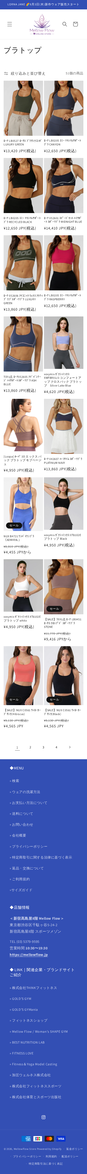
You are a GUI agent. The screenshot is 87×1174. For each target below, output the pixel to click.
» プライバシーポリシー (28, 846)
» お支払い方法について (28, 803)
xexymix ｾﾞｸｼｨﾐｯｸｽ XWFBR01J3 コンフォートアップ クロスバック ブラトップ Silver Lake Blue (63, 379)
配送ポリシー (70, 1156)
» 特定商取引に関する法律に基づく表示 (41, 857)
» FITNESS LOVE (21, 1053)
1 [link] (17, 747)
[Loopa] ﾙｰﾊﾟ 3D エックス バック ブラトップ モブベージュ (23, 460)
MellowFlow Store (25, 1149)
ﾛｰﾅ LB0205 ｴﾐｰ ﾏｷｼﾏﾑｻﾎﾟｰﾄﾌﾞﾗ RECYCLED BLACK (22, 220)
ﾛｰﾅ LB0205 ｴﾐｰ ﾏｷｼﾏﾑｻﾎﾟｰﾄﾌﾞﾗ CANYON (62, 142)
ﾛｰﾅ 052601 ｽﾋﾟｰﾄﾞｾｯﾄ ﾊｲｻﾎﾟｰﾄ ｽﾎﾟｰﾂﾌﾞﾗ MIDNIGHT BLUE (63, 220)
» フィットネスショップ (28, 1020)
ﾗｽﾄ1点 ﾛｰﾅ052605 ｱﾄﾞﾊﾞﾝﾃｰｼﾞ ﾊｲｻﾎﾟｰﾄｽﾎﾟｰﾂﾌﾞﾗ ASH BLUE (22, 380)
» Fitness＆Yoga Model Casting (33, 1064)
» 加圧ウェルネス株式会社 (30, 1075)
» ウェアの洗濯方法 (25, 792)
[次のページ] (69, 747)
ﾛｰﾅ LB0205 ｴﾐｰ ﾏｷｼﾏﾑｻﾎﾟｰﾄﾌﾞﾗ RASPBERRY (62, 297)
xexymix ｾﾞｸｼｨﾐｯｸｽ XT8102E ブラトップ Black (62, 537)
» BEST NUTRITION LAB (27, 1042)
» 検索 (14, 781)
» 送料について (21, 813)
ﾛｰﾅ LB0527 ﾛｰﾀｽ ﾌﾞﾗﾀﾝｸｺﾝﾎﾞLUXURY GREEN (23, 142)
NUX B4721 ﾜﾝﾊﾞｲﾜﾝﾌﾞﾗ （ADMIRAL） (19, 538)
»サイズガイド (21, 890)
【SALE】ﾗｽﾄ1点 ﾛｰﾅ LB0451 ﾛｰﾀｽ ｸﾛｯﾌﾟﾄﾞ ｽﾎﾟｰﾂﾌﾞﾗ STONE (62, 623)
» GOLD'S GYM (20, 998)
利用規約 (51, 1156)
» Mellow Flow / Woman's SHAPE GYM (39, 1031)
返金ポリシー (74, 1149)
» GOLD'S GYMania (24, 1009)
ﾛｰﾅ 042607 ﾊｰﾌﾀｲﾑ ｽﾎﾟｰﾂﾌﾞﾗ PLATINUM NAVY (63, 461)
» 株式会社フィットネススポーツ (36, 1086)
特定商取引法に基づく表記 (46, 1163)
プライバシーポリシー (27, 1156)
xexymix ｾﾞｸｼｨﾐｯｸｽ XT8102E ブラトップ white (22, 618)
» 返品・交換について (27, 868)
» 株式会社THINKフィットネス (33, 988)
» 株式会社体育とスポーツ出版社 (36, 1097)
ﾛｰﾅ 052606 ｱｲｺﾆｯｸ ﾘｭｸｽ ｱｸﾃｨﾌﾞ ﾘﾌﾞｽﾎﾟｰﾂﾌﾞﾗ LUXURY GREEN (23, 299)
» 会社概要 (18, 835)
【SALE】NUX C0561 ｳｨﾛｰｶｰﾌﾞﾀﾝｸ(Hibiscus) (22, 712)
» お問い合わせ (21, 824)
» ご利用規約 (20, 879)
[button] (9, 24)
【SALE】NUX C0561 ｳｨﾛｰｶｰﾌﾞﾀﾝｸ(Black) (62, 712)
